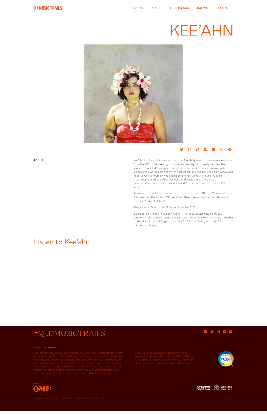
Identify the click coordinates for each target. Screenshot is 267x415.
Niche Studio (228, 398)
